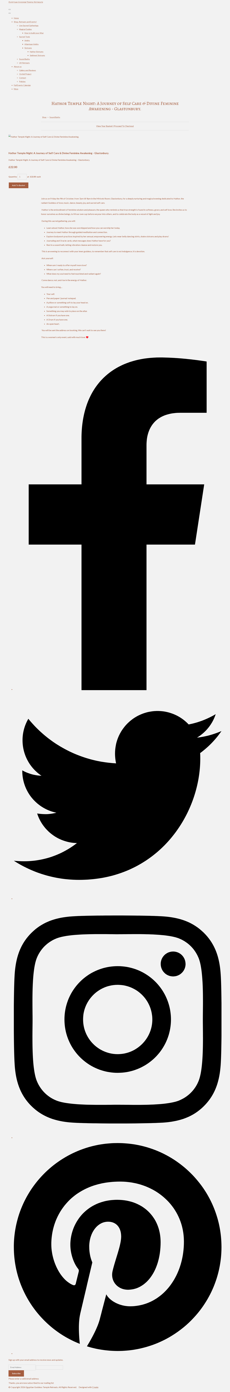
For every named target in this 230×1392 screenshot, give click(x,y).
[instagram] (117, 1137)
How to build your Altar (34, 33)
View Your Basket (104, 126)
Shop (44, 117)
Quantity (13, 177)
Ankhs (27, 40)
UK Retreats (24, 63)
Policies (22, 81)
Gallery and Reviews (27, 70)
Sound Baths (24, 59)
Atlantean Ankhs (31, 44)
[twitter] (117, 898)
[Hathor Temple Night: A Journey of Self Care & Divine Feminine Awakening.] (13, 145)
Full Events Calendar (22, 85)
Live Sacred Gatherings (28, 25)
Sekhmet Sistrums (37, 55)
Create (95, 1387)
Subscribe (16, 1373)
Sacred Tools (24, 37)
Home (16, 18)
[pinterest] (117, 1353)
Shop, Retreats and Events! (25, 22)
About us (18, 66)
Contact (22, 78)
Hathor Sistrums (36, 52)
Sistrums (28, 48)
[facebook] (117, 689)
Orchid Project (25, 74)
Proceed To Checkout (124, 126)
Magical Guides (25, 29)
